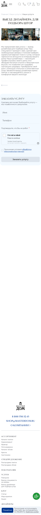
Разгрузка (5, 478)
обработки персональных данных (18, 150)
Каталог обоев (7, 450)
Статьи (3, 494)
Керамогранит (6, 442)
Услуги (5, 474)
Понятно (7, 510)
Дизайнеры (7, 504)
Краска (4, 452)
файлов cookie (32, 512)
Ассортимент (8, 436)
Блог (3, 491)
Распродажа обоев (8, 465)
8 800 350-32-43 (20, 416)
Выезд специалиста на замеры (9, 481)
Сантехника (5, 455)
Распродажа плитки (9, 462)
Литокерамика (7, 447)
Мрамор (4, 445)
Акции (3, 499)
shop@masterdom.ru (20, 420)
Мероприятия (6, 496)
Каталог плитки (7, 440)
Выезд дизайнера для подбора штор (8, 485)
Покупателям (8, 470)
